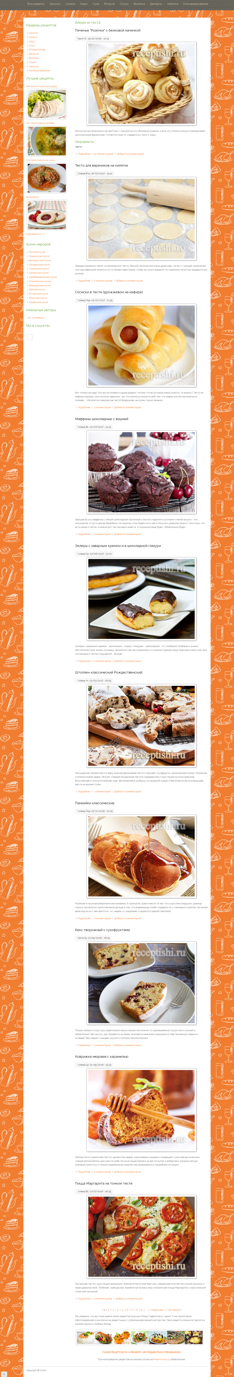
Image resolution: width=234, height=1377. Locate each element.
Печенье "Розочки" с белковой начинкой (107, 30)
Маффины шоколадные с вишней (101, 419)
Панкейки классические (94, 803)
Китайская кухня (38, 293)
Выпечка (139, 3)
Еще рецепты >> (35, 234)
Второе (109, 3)
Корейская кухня (38, 302)
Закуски (55, 3)
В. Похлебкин (36, 317)
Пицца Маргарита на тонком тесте (104, 1183)
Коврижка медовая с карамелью (101, 1056)
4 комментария (102, 661)
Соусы (124, 3)
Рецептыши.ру (162, 1359)
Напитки (172, 3)
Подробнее (84, 153)
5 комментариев (103, 1298)
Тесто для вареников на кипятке (101, 165)
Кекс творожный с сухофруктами (102, 930)
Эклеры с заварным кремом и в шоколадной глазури (118, 546)
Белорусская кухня (40, 260)
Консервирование (195, 3)
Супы (96, 3)
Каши (83, 3)
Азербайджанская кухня (43, 277)
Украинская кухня (39, 256)
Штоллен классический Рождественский (108, 672)
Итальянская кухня (40, 281)
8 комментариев (103, 280)
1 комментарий (102, 534)
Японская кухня (38, 298)
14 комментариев (104, 153)
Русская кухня (37, 252)
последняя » (175, 1309)
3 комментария (102, 407)
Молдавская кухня (39, 264)
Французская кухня (40, 285)
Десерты (156, 3)
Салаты (70, 3)
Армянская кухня (39, 272)
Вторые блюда (37, 49)
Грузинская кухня (39, 268)
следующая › (157, 1309)
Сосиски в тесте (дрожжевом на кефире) (109, 292)
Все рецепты (35, 3)
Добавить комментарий (130, 153)
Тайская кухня (37, 289)
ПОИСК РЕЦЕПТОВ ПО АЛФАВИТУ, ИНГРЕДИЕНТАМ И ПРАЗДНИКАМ (142, 1352)
